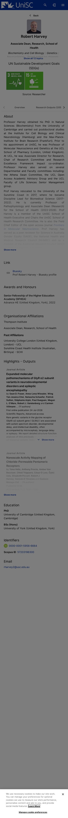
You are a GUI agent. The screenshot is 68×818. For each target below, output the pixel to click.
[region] (34, 803)
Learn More (34, 806)
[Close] (62, 794)
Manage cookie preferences (33, 812)
